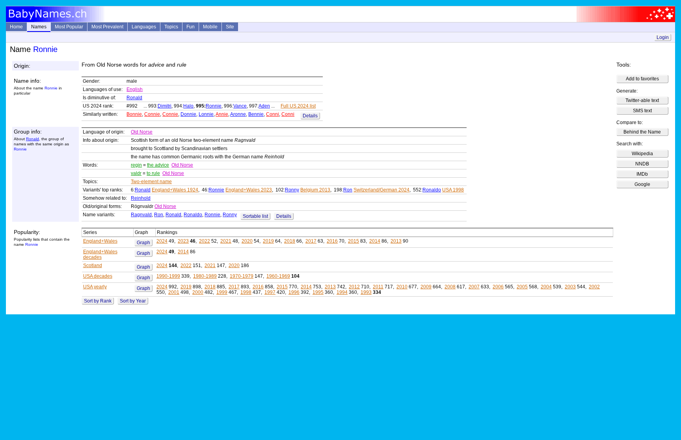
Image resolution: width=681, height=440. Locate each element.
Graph (143, 242)
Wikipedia (642, 153)
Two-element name (151, 181)
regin (136, 165)
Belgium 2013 (315, 190)
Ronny (292, 190)
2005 (522, 287)
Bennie (256, 114)
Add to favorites (642, 79)
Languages (144, 27)
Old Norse (142, 132)
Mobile (210, 27)
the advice (158, 165)
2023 (183, 241)
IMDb (642, 174)
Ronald (134, 97)
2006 (498, 287)
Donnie (188, 114)
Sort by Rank (98, 301)
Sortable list (255, 216)
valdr (136, 173)
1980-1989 (205, 276)
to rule (153, 173)
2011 (378, 287)
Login (663, 37)
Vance (240, 106)
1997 (269, 292)
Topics (171, 27)
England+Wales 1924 (175, 190)
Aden (264, 106)
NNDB (642, 164)
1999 (221, 292)
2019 (268, 241)
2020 (247, 241)
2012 (354, 287)
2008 (450, 287)
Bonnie (134, 114)
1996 (294, 292)
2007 (474, 287)
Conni (272, 114)
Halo (188, 106)
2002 (594, 287)
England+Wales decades (100, 254)
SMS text (642, 110)
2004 (546, 287)
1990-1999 (168, 276)
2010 (401, 287)
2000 (197, 292)
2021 (225, 241)
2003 (570, 287)
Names (39, 27)
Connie (152, 114)
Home (16, 27)
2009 (426, 287)
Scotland (92, 265)
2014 (374, 241)
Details (310, 116)
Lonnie (206, 114)
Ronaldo (431, 190)
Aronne (238, 114)
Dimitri (164, 106)
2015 (353, 241)
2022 (204, 241)
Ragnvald (141, 214)
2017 (310, 241)
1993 (366, 292)
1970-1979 (241, 276)
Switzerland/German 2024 (381, 190)
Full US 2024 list (298, 106)
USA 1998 (453, 190)
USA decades (97, 276)
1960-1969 (278, 276)
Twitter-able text (642, 100)
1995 (318, 292)
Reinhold (141, 198)
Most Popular (69, 27)
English (135, 89)
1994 (342, 292)
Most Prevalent (107, 27)
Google (642, 184)
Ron (347, 190)
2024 (161, 241)
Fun (190, 27)
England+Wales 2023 (248, 190)
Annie (222, 114)
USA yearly (95, 287)
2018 (289, 241)
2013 (396, 241)
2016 (332, 241)
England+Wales (100, 241)
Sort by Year (133, 301)
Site (230, 27)
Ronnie (213, 106)
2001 (173, 292)
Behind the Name (642, 132)
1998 (245, 292)
